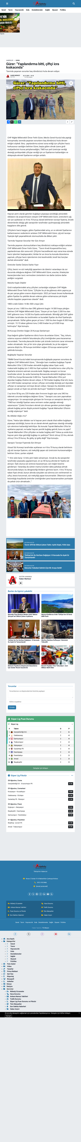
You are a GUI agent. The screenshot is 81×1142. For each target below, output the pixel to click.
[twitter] (28, 934)
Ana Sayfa (10, 939)
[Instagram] (40, 894)
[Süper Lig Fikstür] (72, 775)
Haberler (9, 60)
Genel (3, 10)
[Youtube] (47, 894)
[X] (33, 894)
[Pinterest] (37, 894)
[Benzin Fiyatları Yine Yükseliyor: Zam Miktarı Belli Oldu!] (57, 655)
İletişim (10, 986)
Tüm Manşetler (49, 911)
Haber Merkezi (25, 579)
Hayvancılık (19, 10)
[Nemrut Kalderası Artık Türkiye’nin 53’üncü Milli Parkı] (57, 603)
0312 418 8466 (42, 882)
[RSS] (51, 894)
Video (9, 966)
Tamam (8, 1016)
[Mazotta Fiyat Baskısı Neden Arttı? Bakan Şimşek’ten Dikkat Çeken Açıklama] (24, 603)
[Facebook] (29, 894)
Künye (9, 984)
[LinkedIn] (44, 894)
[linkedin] (69, 934)
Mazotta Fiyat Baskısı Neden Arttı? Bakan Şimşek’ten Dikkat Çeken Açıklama (22, 615)
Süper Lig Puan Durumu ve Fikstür (23, 1001)
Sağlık (47, 10)
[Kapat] (80, 1013)
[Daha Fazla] (19, 122)
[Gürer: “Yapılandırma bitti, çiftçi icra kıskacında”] (40, 100)
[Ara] (74, 4)
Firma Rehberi (12, 971)
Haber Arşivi (48, 915)
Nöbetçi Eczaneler (16, 903)
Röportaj (10, 976)
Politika (63, 10)
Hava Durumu (48, 903)
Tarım (10, 10)
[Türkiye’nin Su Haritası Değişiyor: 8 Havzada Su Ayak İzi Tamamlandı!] (24, 629)
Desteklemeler (37, 10)
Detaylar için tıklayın (40, 768)
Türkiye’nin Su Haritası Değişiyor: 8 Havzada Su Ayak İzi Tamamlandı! (23, 641)
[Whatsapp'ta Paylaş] (15, 122)
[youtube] (55, 934)
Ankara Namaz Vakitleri (18, 907)
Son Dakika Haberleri (17, 915)
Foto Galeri (11, 964)
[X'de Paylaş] (12, 122)
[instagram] (42, 934)
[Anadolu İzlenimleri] (40, 4)
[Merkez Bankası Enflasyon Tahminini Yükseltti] (57, 629)
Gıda (27, 10)
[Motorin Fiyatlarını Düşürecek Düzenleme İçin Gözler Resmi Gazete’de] (24, 655)
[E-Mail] (20, 583)
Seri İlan (10, 974)
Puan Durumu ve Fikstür (18, 911)
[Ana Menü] (7, 4)
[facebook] (15, 934)
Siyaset (55, 10)
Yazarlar (10, 969)
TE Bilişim (45, 928)
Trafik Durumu (48, 907)
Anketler (10, 981)
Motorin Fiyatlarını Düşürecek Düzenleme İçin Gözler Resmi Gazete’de (22, 667)
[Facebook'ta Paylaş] (8, 122)
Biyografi (10, 979)
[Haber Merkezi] (12, 580)
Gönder (12, 707)
